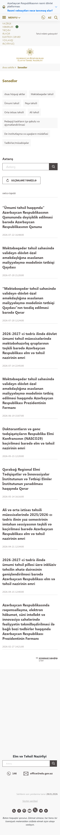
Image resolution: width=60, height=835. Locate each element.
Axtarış (7, 159)
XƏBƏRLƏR (9, 26)
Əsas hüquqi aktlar (14, 94)
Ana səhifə (8, 67)
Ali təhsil (34, 112)
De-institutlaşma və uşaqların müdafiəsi (26, 133)
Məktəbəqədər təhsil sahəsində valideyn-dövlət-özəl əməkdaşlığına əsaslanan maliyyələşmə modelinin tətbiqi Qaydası (28, 257)
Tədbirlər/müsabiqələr (16, 142)
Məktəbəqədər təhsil (42, 94)
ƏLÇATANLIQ (8, 43)
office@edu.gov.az (41, 773)
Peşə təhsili (31, 103)
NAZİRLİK (6, 23)
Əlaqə (6, 33)
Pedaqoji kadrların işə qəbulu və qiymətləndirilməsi (22, 123)
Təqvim (6, 30)
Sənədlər (22, 67)
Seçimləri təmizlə (23, 180)
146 (14, 773)
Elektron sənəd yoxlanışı (11, 38)
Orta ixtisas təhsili (14, 112)
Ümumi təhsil (11, 103)
